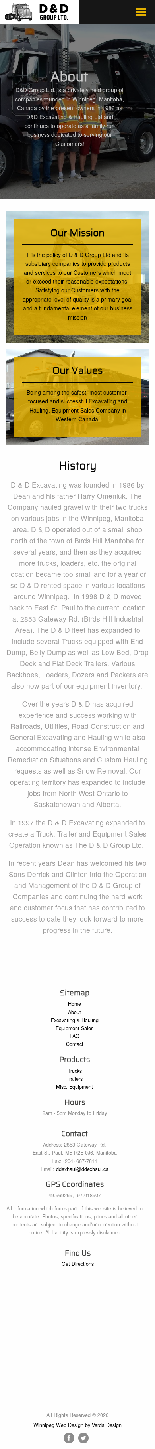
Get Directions (78, 1263)
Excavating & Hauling (75, 1020)
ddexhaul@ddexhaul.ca (82, 1169)
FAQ (74, 1036)
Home (74, 1003)
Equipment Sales (74, 1028)
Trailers (74, 1078)
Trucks (75, 1070)
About (74, 1012)
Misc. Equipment (74, 1086)
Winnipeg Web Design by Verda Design (77, 1425)
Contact (74, 1044)
